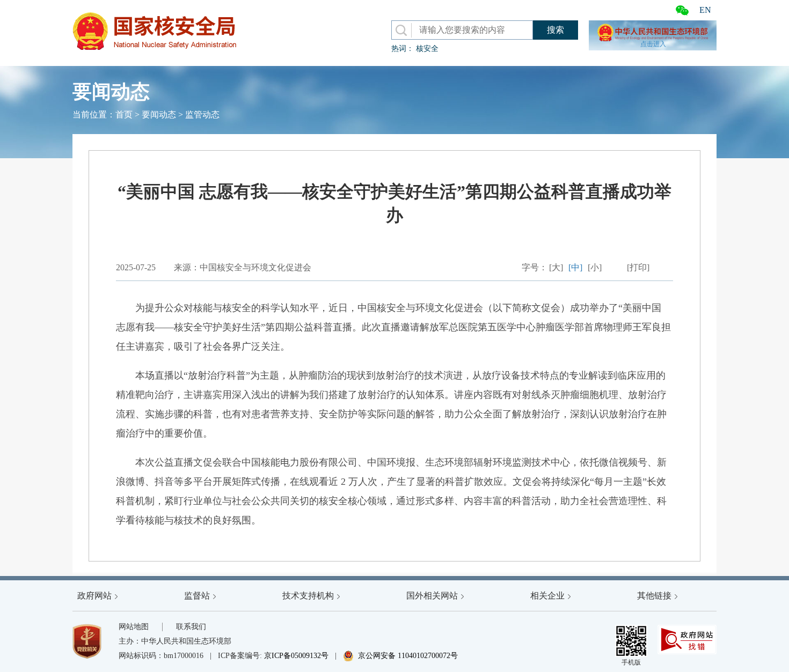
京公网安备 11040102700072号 (400, 656)
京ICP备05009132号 (296, 656)
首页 (124, 114)
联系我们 (191, 627)
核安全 (427, 49)
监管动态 (202, 114)
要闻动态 (159, 114)
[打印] (638, 267)
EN (705, 9)
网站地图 (134, 627)
